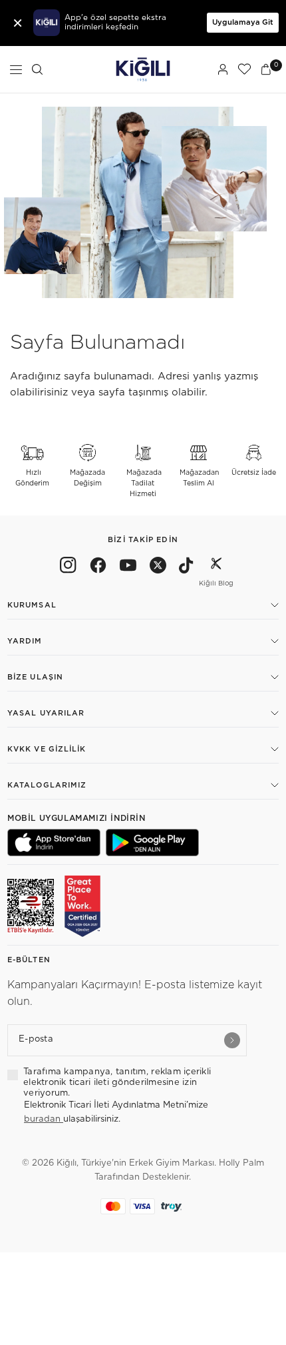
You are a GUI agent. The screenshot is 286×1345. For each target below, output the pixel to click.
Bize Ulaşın (35, 677)
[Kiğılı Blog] (216, 567)
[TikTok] (186, 567)
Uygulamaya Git (242, 22)
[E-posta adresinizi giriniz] (232, 1040)
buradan (43, 1119)
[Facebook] (98, 567)
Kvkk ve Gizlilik (46, 749)
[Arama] (37, 69)
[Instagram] (68, 567)
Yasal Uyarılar (45, 713)
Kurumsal (32, 605)
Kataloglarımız (46, 785)
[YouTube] (128, 567)
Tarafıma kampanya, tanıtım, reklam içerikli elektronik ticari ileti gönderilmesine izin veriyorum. (117, 1083)
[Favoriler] (244, 69)
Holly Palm (241, 1163)
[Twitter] (158, 567)
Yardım (25, 641)
